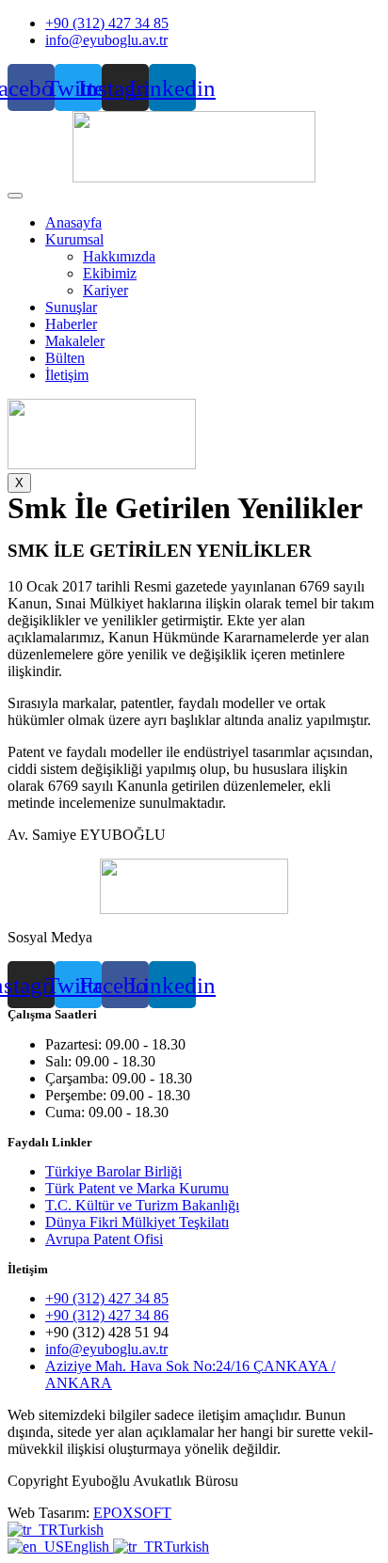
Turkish (81, 1530)
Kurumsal (74, 239)
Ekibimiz (110, 273)
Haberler (71, 324)
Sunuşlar (71, 307)
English (88, 1547)
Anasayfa (73, 222)
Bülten (65, 358)
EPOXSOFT (132, 1513)
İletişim (67, 375)
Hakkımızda (119, 256)
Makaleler (75, 341)
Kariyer (105, 290)
